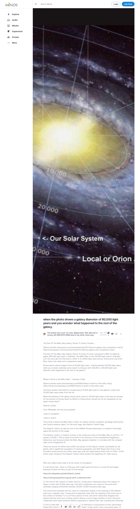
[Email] (70, 506)
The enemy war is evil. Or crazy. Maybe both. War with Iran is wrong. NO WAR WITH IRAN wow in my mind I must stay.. (72, 334)
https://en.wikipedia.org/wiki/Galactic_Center (61, 473)
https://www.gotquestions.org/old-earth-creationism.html (67, 478)
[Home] (11, 4)
